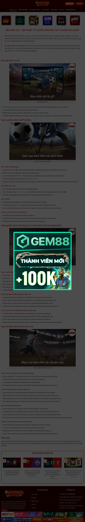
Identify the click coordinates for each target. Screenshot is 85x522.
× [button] (69, 234)
